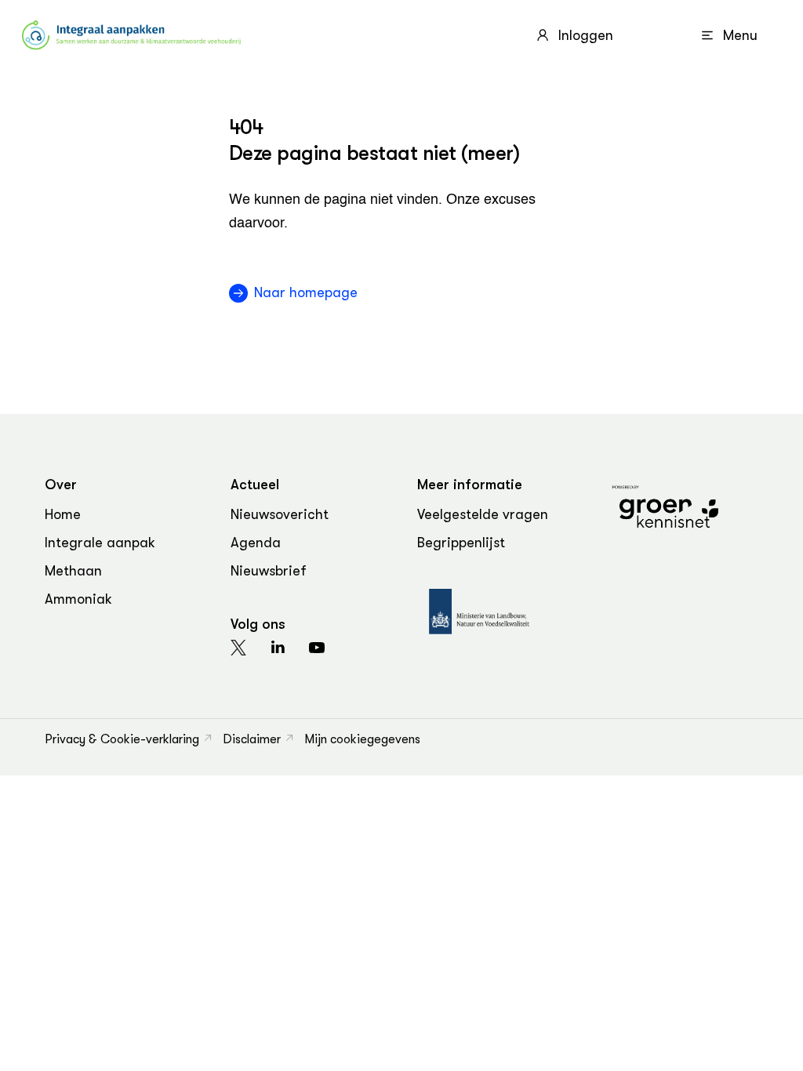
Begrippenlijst (461, 542)
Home (63, 514)
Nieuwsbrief (269, 571)
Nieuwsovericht (280, 514)
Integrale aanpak (100, 542)
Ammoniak (78, 599)
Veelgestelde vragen (482, 514)
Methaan (73, 571)
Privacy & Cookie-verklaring (122, 739)
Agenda (256, 542)
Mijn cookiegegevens (362, 739)
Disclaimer (252, 739)
